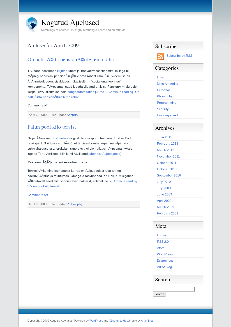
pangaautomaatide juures (85, 92)
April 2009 (164, 200)
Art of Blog (164, 267)
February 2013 (167, 143)
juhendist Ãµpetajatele (104, 153)
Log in (161, 235)
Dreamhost (165, 260)
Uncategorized (167, 115)
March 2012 (165, 150)
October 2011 (166, 163)
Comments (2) (38, 195)
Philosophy (74, 204)
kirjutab (62, 71)
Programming (166, 102)
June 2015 (164, 137)
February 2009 (167, 213)
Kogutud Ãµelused (70, 22)
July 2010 (164, 181)
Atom (160, 248)
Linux (161, 77)
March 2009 (165, 207)
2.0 (163, 241)
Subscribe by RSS (179, 55)
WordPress (165, 254)
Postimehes (59, 138)
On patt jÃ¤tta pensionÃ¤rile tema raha (71, 59)
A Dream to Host (119, 320)
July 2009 (164, 188)
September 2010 (169, 175)
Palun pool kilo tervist (52, 126)
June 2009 (164, 194)
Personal (163, 90)
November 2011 (168, 156)
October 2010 (167, 169)
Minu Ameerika (167, 83)
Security (72, 115)
